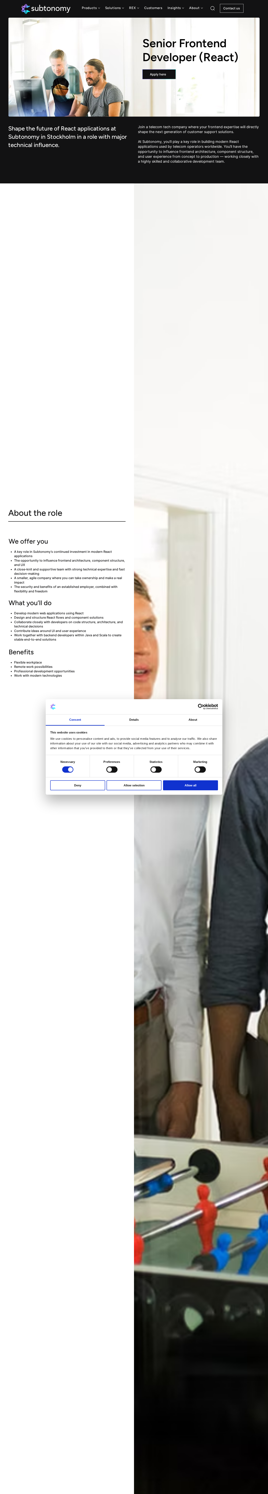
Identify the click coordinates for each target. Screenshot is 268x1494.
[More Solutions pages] (123, 8)
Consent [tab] (75, 719)
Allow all (190, 785)
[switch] (112, 769)
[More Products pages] (99, 8)
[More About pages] (202, 8)
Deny (77, 785)
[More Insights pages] (183, 8)
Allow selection (134, 785)
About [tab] (193, 719)
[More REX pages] (138, 8)
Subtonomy (151, 142)
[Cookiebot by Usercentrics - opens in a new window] (201, 707)
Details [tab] (134, 719)
